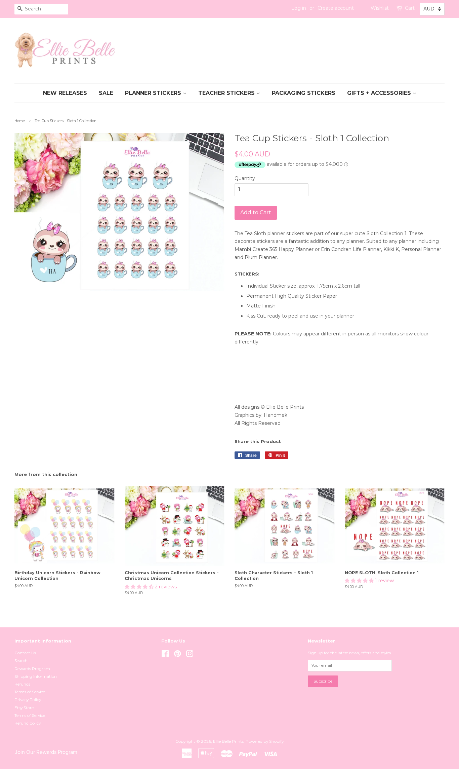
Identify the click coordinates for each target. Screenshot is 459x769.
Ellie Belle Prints (228, 741)
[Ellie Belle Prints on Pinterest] (177, 655)
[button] (140, 587)
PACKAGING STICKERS (303, 93)
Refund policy (27, 723)
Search (21, 660)
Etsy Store (24, 707)
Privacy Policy (27, 699)
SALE (106, 93)
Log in (298, 8)
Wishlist (380, 8)
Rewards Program (32, 668)
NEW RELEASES (65, 93)
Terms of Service (29, 691)
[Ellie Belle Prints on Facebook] (165, 655)
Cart (410, 8)
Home (19, 121)
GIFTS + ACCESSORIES (380, 93)
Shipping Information (35, 676)
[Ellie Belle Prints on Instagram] (189, 655)
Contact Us (25, 652)
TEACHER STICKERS (227, 93)
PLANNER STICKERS (154, 93)
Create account (336, 8)
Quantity (245, 178)
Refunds (22, 684)
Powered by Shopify (265, 741)
